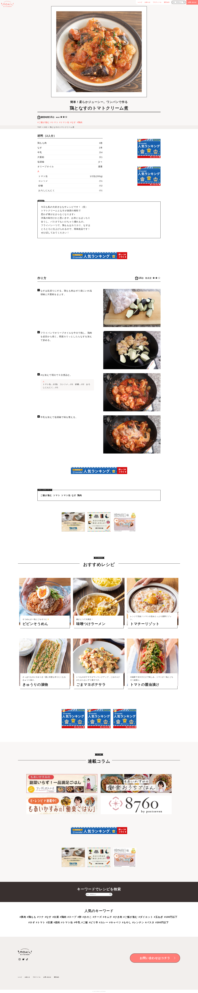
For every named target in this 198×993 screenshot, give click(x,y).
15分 (45, 127)
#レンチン (138, 922)
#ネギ (31, 922)
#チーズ (97, 917)
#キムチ (107, 917)
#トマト (40, 922)
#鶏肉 (63, 917)
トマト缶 (65, 122)
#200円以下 (162, 922)
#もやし (126, 922)
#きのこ (87, 917)
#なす (48, 917)
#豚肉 (23, 917)
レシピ (140, 2)
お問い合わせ (192, 2)
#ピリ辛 (93, 922)
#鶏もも (31, 917)
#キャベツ (115, 922)
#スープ (72, 917)
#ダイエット (146, 917)
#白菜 (55, 917)
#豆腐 (49, 922)
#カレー (103, 922)
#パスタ (149, 922)
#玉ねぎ (158, 917)
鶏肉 (80, 122)
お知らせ (147, 2)
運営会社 (167, 2)
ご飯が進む (44, 122)
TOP (39, 127)
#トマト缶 (67, 922)
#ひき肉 (117, 917)
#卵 (80, 917)
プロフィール (157, 2)
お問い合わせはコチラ (155, 958)
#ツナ (40, 917)
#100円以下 (170, 917)
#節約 (57, 922)
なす (74, 122)
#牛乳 (77, 922)
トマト (55, 122)
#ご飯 (84, 922)
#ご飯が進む (130, 917)
